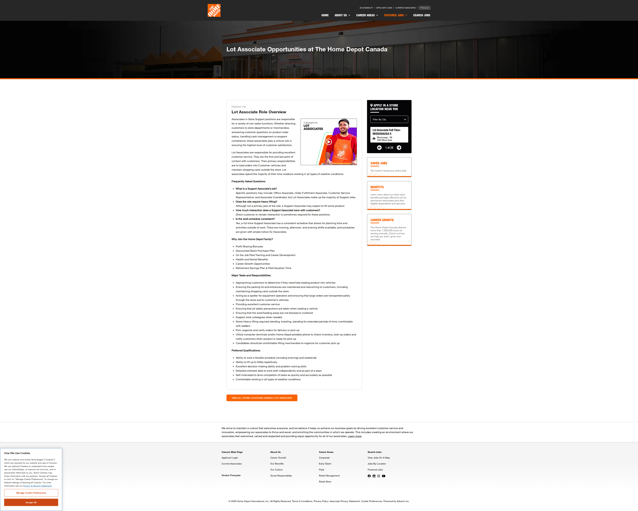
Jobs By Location (377, 463)
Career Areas (366, 15)
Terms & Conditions (302, 501)
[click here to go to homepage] (214, 10)
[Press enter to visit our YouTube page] (383, 475)
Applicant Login (384, 8)
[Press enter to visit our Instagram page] (378, 475)
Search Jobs (421, 15)
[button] (389, 119)
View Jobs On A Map (379, 457)
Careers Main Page (232, 452)
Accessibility (366, 8)
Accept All (31, 502)
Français (424, 8)
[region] (31, 479)
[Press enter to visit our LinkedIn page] (374, 475)
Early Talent (325, 463)
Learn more (355, 436)
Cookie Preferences (371, 501)
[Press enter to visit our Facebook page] (369, 475)
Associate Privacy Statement (345, 501)
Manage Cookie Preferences (31, 492)
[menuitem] (325, 15)
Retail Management (329, 475)
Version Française (231, 475)
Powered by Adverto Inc (396, 501)
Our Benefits (277, 463)
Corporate (324, 457)
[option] (389, 135)
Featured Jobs (394, 15)
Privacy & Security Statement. (37, 485)
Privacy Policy (321, 501)
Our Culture (276, 469)
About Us (341, 15)
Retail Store (325, 481)
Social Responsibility (281, 475)
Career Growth (278, 457)
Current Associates (405, 8)
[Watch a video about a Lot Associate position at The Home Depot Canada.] (329, 142)
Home (325, 15)
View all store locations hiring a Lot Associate (262, 398)
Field (321, 469)
